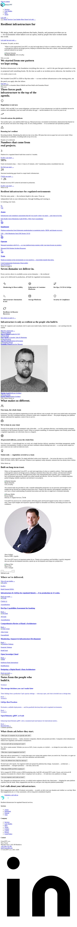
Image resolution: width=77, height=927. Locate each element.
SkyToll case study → (7, 167)
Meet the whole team (8, 331)
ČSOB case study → (7, 176)
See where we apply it (8, 318)
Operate (7, 813)
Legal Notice (8, 834)
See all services (6, 264)
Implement (8, 811)
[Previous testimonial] (2, 571)
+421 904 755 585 (6, 846)
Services (7, 9)
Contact (7, 829)
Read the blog (6, 726)
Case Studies (8, 11)
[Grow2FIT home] (7, 6)
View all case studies (8, 581)
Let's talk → (32, 19)
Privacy (7, 832)
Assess (7, 809)
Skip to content (5, 1)
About (6, 14)
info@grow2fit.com (6, 848)
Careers (7, 830)
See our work (11, 40)
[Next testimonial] (13, 571)
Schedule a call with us (11, 795)
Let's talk (3, 17)
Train (6, 815)
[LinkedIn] (38, 925)
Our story (4, 83)
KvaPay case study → (7, 158)
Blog (6, 13)
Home (5, 19)
